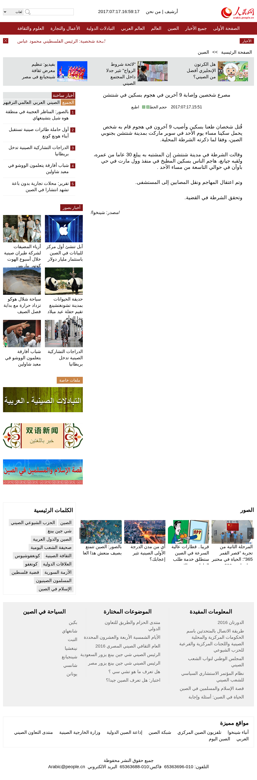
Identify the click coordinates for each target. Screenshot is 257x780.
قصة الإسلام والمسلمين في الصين (212, 688)
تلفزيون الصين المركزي (199, 732)
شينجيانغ (69, 656)
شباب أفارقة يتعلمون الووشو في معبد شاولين (38, 168)
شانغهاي (69, 630)
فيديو (106, 40)
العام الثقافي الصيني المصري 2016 (127, 646)
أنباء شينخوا (238, 732)
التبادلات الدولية (100, 28)
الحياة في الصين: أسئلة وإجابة (216, 696)
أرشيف (170, 11)
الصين (173, 28)
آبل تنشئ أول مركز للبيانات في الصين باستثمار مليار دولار (64, 253)
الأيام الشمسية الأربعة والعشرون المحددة (122, 637)
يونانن (72, 673)
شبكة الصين (160, 732)
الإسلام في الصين (55, 588)
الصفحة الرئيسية (236, 52)
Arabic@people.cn (66, 766)
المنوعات (146, 40)
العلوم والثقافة (30, 28)
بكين (73, 622)
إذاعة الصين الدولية (124, 732)
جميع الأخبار (196, 28)
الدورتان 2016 (231, 622)
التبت (72, 639)
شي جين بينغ (60, 530)
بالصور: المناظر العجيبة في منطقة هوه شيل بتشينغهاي (37, 114)
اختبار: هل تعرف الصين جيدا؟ (133, 680)
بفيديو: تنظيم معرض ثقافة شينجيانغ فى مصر (38, 70)
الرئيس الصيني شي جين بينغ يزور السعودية (120, 654)
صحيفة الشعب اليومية (51, 547)
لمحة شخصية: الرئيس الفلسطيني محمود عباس (67, 41)
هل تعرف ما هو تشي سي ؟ (134, 671)
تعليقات (125, 40)
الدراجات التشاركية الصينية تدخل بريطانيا (39, 150)
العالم (156, 28)
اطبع (135, 107)
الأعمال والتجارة (65, 28)
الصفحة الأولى (226, 28)
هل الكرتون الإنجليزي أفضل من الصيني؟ (201, 70)
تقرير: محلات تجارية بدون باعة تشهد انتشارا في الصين (40, 186)
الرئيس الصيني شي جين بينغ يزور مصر (124, 663)
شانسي (70, 665)
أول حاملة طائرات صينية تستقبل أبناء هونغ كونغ (39, 132)
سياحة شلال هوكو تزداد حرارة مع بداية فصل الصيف (22, 305)
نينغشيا (71, 648)
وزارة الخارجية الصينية (79, 732)
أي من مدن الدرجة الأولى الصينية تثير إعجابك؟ (148, 553)
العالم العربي (133, 28)
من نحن (154, 11)
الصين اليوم (219, 738)
